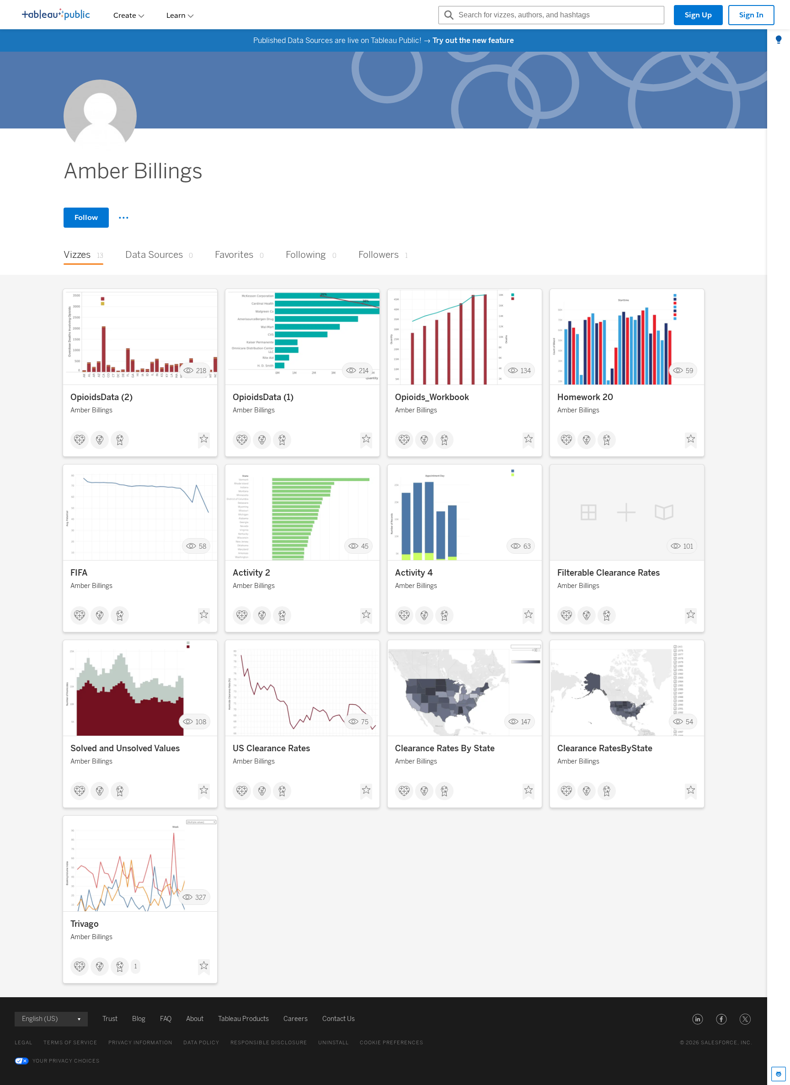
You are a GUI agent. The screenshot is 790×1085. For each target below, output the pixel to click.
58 (202, 546)
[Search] (448, 15)
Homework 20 (585, 397)
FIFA (79, 573)
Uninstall (333, 1043)
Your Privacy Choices (66, 1061)
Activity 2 (251, 573)
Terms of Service (70, 1043)
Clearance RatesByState (604, 748)
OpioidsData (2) (101, 397)
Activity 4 (414, 573)
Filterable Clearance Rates (608, 573)
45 (364, 546)
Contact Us (338, 1019)
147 (526, 722)
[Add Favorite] (204, 441)
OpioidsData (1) (263, 397)
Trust (109, 1019)
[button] (697, 1019)
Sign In (751, 15)
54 (689, 722)
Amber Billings (91, 410)
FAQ (165, 1019)
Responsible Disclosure (268, 1043)
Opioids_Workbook (432, 397)
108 (201, 722)
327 (200, 897)
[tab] (778, 40)
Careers (295, 1019)
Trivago (84, 924)
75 (364, 722)
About (194, 1019)
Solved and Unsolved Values (125, 748)
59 (689, 370)
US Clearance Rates (271, 748)
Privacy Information (140, 1043)
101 (688, 546)
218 (201, 370)
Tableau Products (243, 1019)
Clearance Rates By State (445, 748)
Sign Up (698, 15)
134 (526, 370)
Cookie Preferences (391, 1043)
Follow (86, 217)
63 (527, 546)
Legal (23, 1043)
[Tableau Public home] (56, 15)
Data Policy (201, 1043)
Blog (138, 1019)
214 (363, 370)
